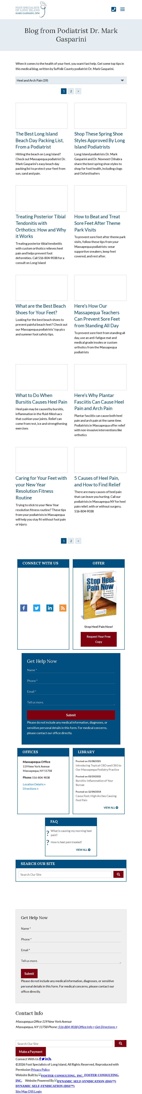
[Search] (118, 874)
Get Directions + (106, 1027)
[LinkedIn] (49, 608)
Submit (71, 715)
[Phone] (113, 9)
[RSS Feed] (62, 608)
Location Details (33, 784)
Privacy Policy (40, 1069)
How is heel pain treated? (65, 842)
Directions (29, 788)
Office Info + (86, 1027)
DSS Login (35, 1091)
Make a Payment (30, 1052)
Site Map (22, 1091)
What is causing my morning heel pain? (70, 833)
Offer (99, 563)
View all (109, 807)
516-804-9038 (67, 1027)
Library (86, 752)
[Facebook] (23, 608)
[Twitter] (36, 608)
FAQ (54, 821)
